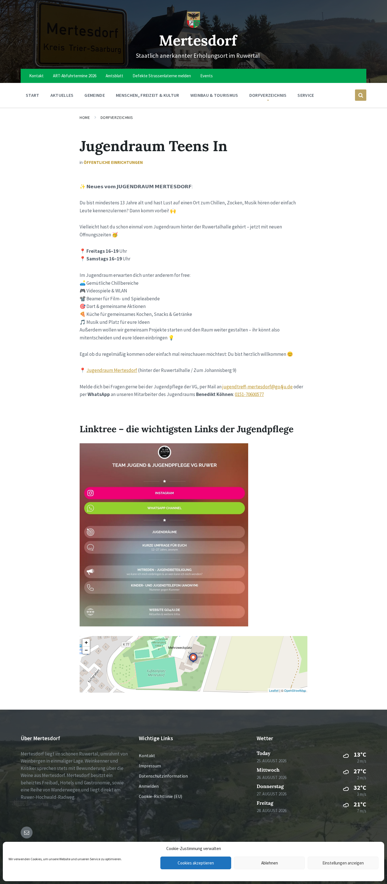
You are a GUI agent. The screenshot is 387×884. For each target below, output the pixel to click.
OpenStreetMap (295, 690)
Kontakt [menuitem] (36, 75)
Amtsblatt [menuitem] (114, 75)
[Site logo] (193, 26)
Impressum (150, 766)
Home (85, 117)
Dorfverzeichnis (117, 117)
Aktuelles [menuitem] (62, 95)
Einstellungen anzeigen (343, 863)
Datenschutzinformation (163, 776)
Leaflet (273, 690)
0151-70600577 (249, 394)
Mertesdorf (198, 40)
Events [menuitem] (206, 75)
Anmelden (149, 786)
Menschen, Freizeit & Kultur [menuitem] (147, 95)
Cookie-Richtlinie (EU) (160, 796)
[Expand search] (360, 95)
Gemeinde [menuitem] (94, 95)
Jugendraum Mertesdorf (111, 370)
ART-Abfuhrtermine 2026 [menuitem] (74, 75)
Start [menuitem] (32, 95)
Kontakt (147, 755)
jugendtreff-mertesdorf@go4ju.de (257, 387)
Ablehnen (269, 863)
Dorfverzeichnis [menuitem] (268, 95)
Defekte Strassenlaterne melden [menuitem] (162, 75)
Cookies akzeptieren (196, 863)
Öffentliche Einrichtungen (113, 162)
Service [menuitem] (305, 95)
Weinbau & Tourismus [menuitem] (214, 95)
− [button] (86, 650)
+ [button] (86, 642)
